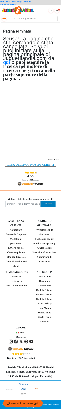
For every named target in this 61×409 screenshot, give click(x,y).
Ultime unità (44, 312)
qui (7, 62)
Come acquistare (16, 252)
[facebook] (16, 341)
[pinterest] (26, 341)
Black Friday (45, 303)
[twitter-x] (21, 341)
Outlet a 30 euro (44, 299)
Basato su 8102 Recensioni (30, 178)
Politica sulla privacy (44, 243)
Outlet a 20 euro (44, 294)
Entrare (16, 276)
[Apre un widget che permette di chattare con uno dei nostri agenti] (23, 403)
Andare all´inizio (53, 160)
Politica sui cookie (44, 239)
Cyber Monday (44, 308)
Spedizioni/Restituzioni (44, 252)
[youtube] (31, 341)
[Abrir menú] (4, 18)
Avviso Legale (44, 247)
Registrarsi (16, 281)
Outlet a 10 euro (44, 290)
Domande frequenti (16, 234)
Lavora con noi (16, 247)
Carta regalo (44, 317)
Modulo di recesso (16, 257)
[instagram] (11, 341)
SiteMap (44, 321)
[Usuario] (50, 10)
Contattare (16, 230)
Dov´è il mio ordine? (16, 285)
